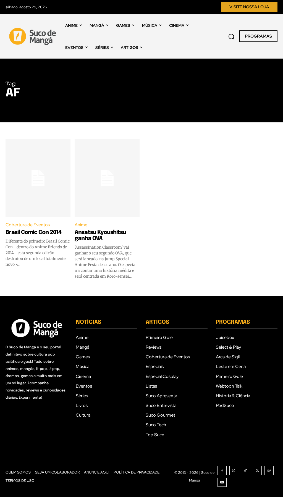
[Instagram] (234, 470)
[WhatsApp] (269, 470)
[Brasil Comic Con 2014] (38, 178)
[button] (231, 36)
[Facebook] (222, 470)
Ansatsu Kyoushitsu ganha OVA (100, 235)
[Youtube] (222, 482)
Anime (81, 225)
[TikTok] (245, 470)
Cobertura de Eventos (28, 225)
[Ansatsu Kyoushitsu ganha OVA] (107, 178)
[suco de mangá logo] (33, 36)
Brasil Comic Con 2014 (33, 232)
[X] (257, 470)
